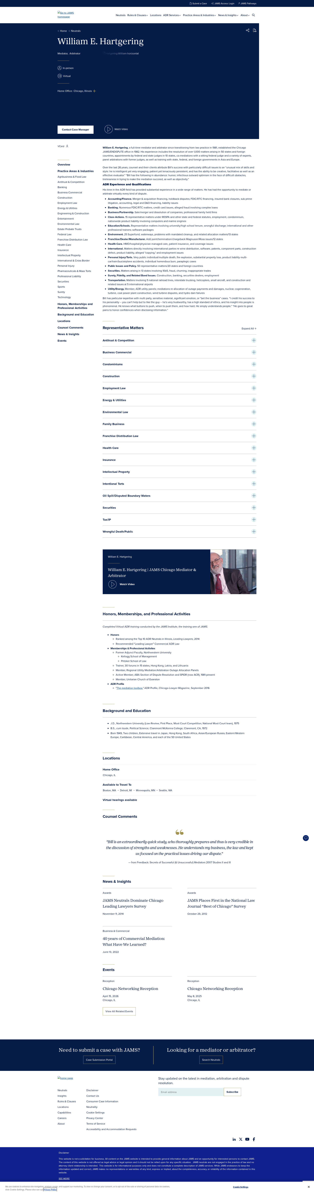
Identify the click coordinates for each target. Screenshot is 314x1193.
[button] (247, 31)
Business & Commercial (116, 931)
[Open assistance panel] (306, 838)
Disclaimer (92, 1090)
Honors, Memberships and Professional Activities (75, 306)
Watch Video (127, 584)
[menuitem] (120, 15)
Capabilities (64, 1112)
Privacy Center (94, 1118)
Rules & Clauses (137, 15)
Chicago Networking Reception (130, 988)
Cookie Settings (95, 1112)
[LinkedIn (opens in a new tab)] (234, 1139)
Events (62, 341)
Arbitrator (75, 53)
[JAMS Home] (70, 15)
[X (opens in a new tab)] (240, 1139)
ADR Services (171, 15)
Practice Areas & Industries (199, 15)
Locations (155, 15)
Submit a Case (199, 3)
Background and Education (76, 315)
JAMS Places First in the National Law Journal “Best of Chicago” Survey (221, 903)
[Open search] (253, 15)
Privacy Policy (50, 1189)
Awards (107, 893)
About (244, 15)
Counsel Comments (70, 328)
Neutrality (91, 1107)
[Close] (308, 1187)
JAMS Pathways (248, 3)
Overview (64, 165)
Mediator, (63, 53)
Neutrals (120, 15)
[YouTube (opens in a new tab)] (247, 1139)
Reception (108, 981)
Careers (62, 1118)
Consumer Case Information (102, 1101)
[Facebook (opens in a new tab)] (254, 1139)
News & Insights (227, 15)
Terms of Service (95, 1123)
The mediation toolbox (129, 688)
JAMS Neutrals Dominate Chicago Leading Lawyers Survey (133, 903)
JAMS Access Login (224, 3)
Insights (62, 1096)
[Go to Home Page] (70, 1078)
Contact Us (92, 1096)
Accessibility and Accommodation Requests (111, 1129)
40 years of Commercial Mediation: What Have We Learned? (134, 941)
